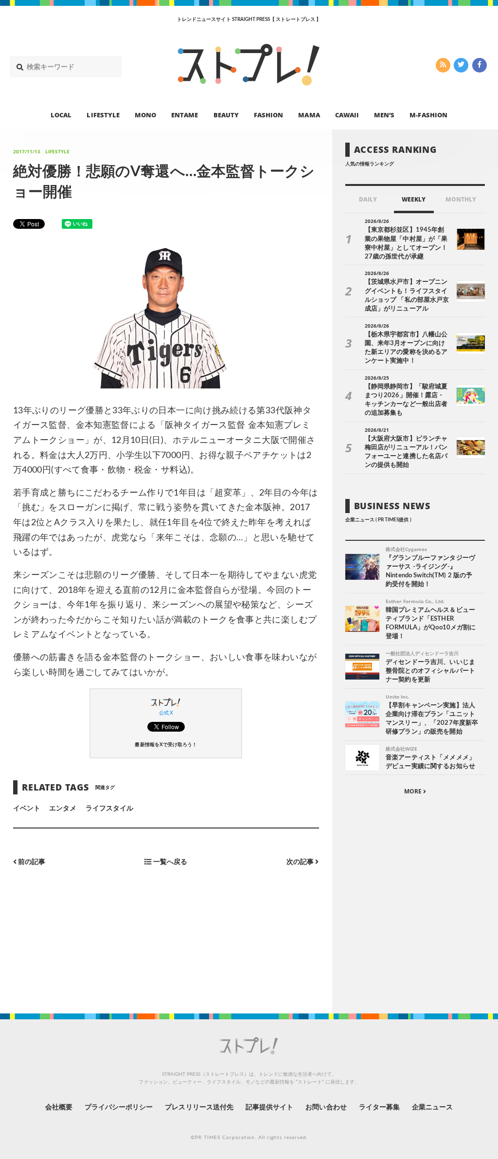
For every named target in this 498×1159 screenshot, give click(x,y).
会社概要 (58, 1107)
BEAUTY (226, 114)
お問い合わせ (325, 1107)
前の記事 (31, 861)
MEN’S (384, 114)
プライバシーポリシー (119, 1107)
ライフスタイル (109, 808)
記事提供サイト (269, 1107)
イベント (26, 808)
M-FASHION (428, 114)
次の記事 (300, 861)
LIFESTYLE (103, 114)
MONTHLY (460, 199)
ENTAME (184, 114)
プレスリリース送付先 (199, 1107)
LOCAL (61, 114)
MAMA (309, 114)
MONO (145, 114)
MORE (413, 791)
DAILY (368, 199)
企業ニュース (432, 1107)
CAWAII (347, 114)
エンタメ (62, 808)
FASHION (268, 114)
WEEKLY (414, 199)
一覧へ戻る (169, 861)
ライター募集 (379, 1107)
